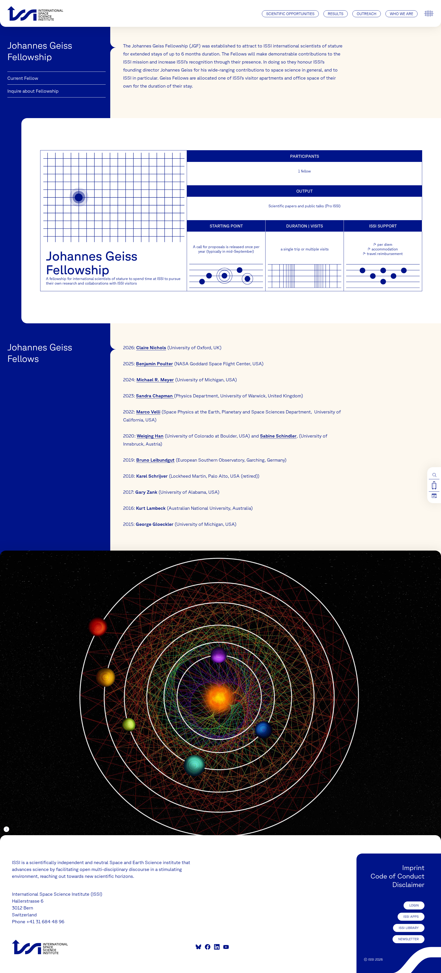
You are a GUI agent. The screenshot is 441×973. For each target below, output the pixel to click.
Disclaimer (408, 884)
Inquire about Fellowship (33, 91)
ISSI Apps (411, 916)
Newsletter (408, 939)
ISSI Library (409, 928)
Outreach (366, 14)
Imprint (413, 867)
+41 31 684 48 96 (45, 921)
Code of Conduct (397, 876)
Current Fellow (22, 78)
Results (335, 14)
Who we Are (401, 14)
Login (414, 905)
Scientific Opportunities (290, 14)
